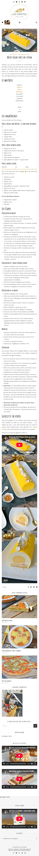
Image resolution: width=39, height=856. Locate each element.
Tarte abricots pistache (7, 620)
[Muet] (32, 764)
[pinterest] (22, 2)
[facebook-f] (14, 2)
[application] (19, 755)
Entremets (14, 54)
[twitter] (24, 2)
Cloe (5, 587)
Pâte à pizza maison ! (7, 681)
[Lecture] (4, 764)
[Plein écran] (35, 764)
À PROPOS (10, 849)
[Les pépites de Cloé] (19, 12)
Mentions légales (25, 850)
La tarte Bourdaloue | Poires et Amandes (11, 651)
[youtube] (17, 2)
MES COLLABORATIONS (15, 850)
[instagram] (19, 2)
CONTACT (16, 849)
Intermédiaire (24, 54)
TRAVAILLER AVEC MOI (25, 849)
